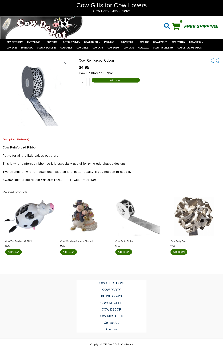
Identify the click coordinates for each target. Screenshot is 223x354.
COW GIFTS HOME (15, 42)
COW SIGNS (98, 48)
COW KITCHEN (91, 42)
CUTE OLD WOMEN (71, 42)
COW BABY (12, 48)
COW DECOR (127, 42)
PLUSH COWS (111, 296)
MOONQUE (109, 42)
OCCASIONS (195, 42)
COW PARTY (111, 289)
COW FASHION (178, 42)
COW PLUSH (52, 42)
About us (111, 329)
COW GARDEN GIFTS (46, 48)
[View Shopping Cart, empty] (177, 27)
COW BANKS (113, 48)
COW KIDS (144, 42)
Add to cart (116, 80)
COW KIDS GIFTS (111, 316)
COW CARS (129, 48)
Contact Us (111, 322)
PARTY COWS (33, 42)
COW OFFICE (82, 48)
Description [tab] (8, 139)
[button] (167, 26)
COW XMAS (143, 48)
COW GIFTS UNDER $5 (163, 48)
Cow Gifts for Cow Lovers (111, 5)
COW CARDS (66, 48)
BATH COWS (27, 48)
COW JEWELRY (160, 42)
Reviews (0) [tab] (23, 139)
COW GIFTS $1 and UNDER (189, 48)
